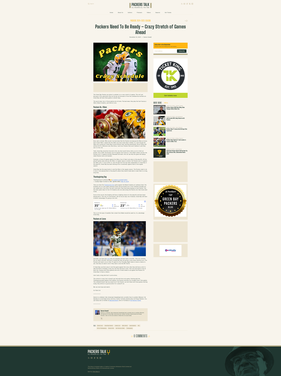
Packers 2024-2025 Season (140, 21)
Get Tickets (168, 12)
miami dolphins (133, 325)
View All (166, 103)
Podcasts (139, 12)
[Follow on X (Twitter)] (101, 318)
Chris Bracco (96, 371)
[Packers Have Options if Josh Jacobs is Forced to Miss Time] (159, 142)
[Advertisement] (120, 87)
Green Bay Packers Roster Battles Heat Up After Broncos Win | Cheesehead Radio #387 (176, 152)
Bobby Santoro (179, 138)
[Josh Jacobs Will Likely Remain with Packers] (159, 120)
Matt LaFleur (125, 325)
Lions (108, 258)
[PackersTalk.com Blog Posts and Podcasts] (140, 5)
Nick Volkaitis (179, 127)
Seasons (157, 12)
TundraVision (179, 149)
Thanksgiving (129, 328)
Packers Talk (111, 328)
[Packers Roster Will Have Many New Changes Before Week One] (159, 109)
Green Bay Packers (109, 325)
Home (111, 12)
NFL (139, 325)
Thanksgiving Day (109, 185)
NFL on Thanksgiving (101, 328)
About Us (120, 12)
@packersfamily (114, 300)
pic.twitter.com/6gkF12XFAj (119, 179)
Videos (149, 12)
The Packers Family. (135, 300)
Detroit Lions (100, 325)
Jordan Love (117, 325)
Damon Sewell (147, 37)
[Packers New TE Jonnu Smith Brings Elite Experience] (159, 131)
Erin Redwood (179, 116)
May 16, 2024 (125, 181)
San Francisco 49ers (120, 328)
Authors (130, 12)
